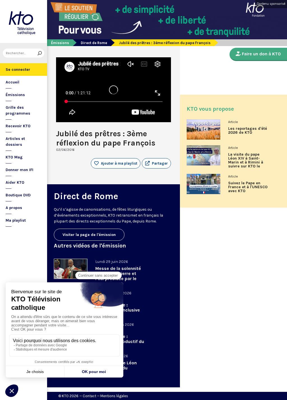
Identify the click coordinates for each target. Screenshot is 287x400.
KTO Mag (14, 157)
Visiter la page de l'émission (89, 234)
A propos (14, 207)
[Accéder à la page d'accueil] (23, 21)
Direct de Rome (94, 43)
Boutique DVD (18, 195)
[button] (156, 163)
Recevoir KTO (18, 126)
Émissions (15, 94)
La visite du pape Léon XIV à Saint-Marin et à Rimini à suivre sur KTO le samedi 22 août (245, 162)
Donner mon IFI (19, 169)
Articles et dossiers (15, 141)
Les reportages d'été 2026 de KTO (247, 131)
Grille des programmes (18, 110)
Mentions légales (114, 396)
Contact (89, 396)
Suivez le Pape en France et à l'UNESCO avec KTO (248, 187)
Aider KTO (15, 182)
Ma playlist (16, 220)
